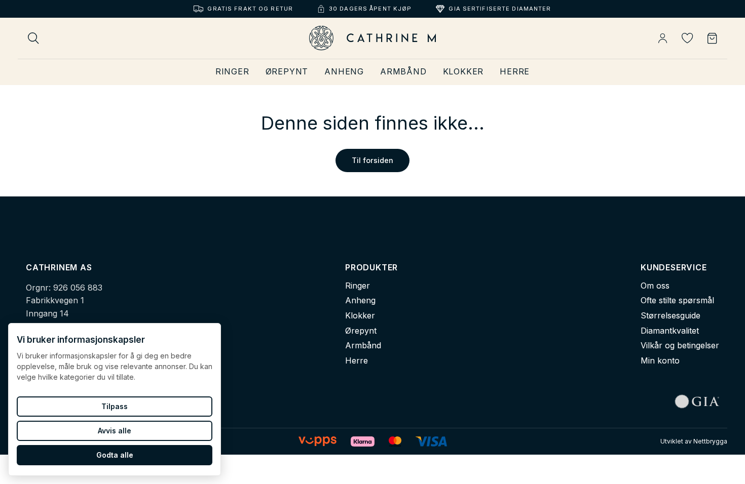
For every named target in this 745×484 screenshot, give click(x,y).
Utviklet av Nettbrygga (693, 441)
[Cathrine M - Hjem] (372, 38)
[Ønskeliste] (687, 38)
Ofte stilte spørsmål (677, 300)
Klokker (463, 71)
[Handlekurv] (712, 38)
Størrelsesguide (670, 315)
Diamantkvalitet (670, 331)
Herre (515, 71)
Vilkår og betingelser (680, 345)
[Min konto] (662, 38)
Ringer (232, 71)
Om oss (655, 285)
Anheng (344, 71)
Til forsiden (372, 160)
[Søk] (33, 38)
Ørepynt (287, 71)
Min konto (660, 360)
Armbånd (403, 71)
